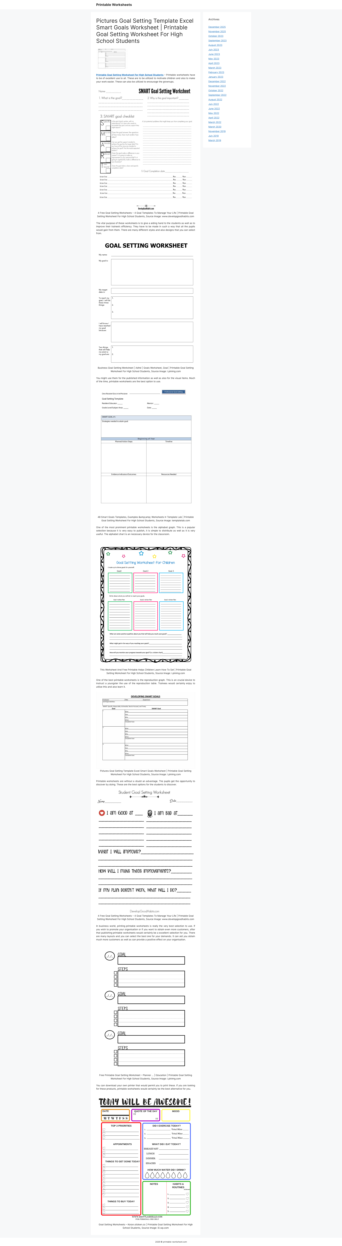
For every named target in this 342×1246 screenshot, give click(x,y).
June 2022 (214, 108)
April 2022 (213, 117)
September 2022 (217, 95)
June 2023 (214, 54)
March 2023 (214, 67)
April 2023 (213, 63)
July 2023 (213, 49)
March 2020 (214, 126)
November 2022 (217, 86)
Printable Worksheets (114, 5)
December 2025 (217, 27)
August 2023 (215, 45)
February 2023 (216, 72)
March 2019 (214, 140)
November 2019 (217, 131)
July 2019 (213, 136)
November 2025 (217, 31)
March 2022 (214, 122)
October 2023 (215, 36)
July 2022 (213, 104)
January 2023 (215, 77)
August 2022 (215, 99)
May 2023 (213, 58)
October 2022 (215, 90)
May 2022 (213, 113)
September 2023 (217, 40)
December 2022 (217, 81)
